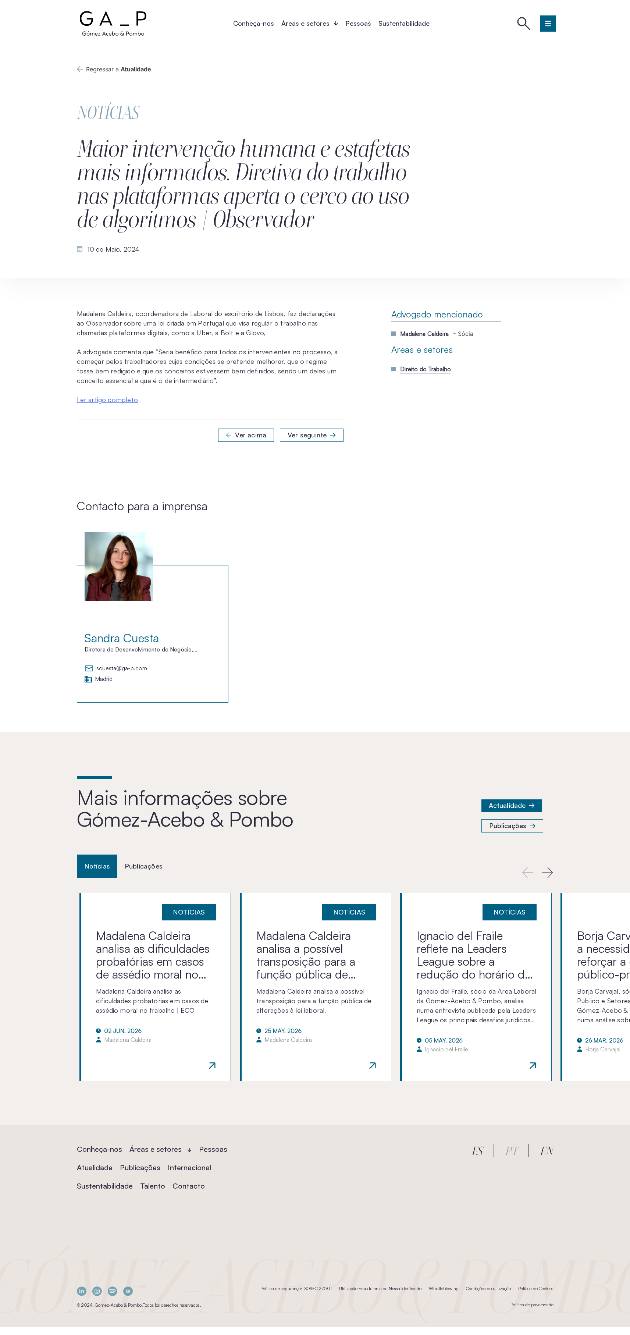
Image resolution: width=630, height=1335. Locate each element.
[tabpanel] (315, 987)
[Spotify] (112, 1291)
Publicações (507, 825)
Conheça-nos (253, 23)
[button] (548, 872)
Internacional (189, 1167)
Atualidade (95, 1167)
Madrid (104, 679)
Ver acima (250, 435)
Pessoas (358, 23)
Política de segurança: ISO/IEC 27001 (296, 1288)
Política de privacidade (532, 1304)
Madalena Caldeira (424, 333)
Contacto (188, 1185)
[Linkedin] (81, 1291)
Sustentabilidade (404, 23)
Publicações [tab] (144, 866)
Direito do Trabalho (425, 369)
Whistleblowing (444, 1288)
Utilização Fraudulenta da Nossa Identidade (380, 1288)
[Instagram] (97, 1291)
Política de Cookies (536, 1288)
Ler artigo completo (107, 399)
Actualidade (507, 805)
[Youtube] (128, 1291)
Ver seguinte (307, 435)
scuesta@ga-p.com (121, 668)
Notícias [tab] (97, 866)
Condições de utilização (488, 1288)
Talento (152, 1185)
